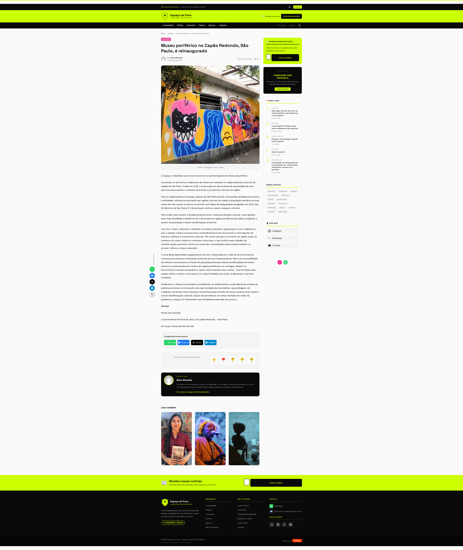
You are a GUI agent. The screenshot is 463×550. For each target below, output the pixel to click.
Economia (191, 25)
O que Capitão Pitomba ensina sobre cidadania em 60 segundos (285, 127)
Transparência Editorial (247, 514)
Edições (292, 25)
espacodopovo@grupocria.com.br (286, 511)
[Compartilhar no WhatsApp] (152, 269)
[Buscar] (299, 25)
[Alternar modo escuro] (289, 7)
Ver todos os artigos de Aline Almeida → (194, 392)
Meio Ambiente (212, 527)
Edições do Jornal (245, 519)
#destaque (283, 191)
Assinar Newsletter (291, 16)
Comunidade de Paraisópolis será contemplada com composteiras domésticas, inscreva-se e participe (285, 166)
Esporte (212, 25)
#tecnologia (282, 212)
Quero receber (285, 58)
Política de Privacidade (169, 542)
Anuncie (297, 7)
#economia (283, 203)
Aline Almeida (176, 58)
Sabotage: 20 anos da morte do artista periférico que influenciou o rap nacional (285, 113)
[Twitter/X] (284, 524)
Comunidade (168, 25)
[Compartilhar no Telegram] (152, 288)
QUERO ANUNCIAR (283, 89)
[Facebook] (278, 524)
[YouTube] (290, 524)
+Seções (223, 25)
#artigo (282, 208)
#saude (270, 199)
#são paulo (285, 195)
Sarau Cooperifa (278, 152)
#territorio (271, 191)
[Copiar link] (152, 294)
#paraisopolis (282, 199)
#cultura (294, 191)
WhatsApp (278, 506)
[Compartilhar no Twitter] (152, 282)
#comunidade (273, 195)
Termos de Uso (185, 542)
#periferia (271, 203)
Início (163, 33)
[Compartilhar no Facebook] (152, 275)
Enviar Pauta (243, 523)
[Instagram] (271, 524)
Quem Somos (243, 506)
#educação (272, 208)
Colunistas (281, 25)
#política (292, 208)
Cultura (202, 25)
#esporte (271, 212)
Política (180, 25)
